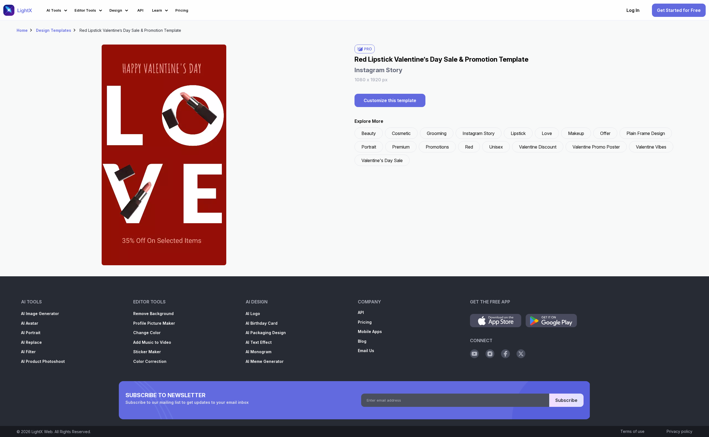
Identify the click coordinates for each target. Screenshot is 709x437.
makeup (576, 133)
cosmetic (401, 133)
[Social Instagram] (489, 353)
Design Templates (53, 30)
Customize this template (390, 100)
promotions (437, 147)
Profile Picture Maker (154, 323)
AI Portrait (30, 332)
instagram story (479, 133)
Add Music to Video (152, 342)
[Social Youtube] (474, 353)
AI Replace (31, 342)
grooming (436, 133)
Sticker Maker (147, 351)
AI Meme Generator (265, 361)
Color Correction (149, 361)
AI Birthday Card (262, 323)
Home (22, 30)
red (469, 147)
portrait (368, 147)
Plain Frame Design (645, 133)
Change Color (147, 332)
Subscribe (566, 400)
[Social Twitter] (521, 353)
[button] (58, 9)
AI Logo (253, 313)
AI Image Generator (40, 313)
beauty (368, 133)
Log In (632, 10)
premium (401, 147)
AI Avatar (29, 323)
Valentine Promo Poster (596, 147)
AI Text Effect (259, 342)
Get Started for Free (679, 10)
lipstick (518, 133)
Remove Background (153, 313)
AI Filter (28, 351)
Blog (362, 341)
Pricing (365, 322)
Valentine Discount (537, 147)
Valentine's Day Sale (382, 160)
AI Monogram (258, 351)
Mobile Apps (370, 331)
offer (605, 133)
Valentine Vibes (651, 147)
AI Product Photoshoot (43, 361)
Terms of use (632, 431)
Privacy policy (679, 431)
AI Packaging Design (266, 332)
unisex (496, 147)
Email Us (366, 350)
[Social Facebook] (505, 353)
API (361, 312)
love (547, 133)
